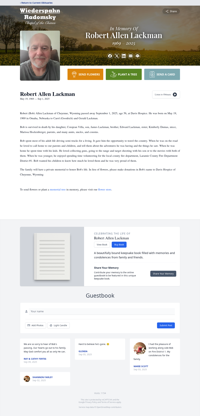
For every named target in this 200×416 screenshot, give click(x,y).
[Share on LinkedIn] (124, 56)
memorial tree (58, 189)
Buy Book (119, 244)
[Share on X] (117, 56)
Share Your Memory (163, 273)
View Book (102, 244)
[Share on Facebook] (110, 56)
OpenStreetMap (103, 407)
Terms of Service (108, 402)
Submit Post (166, 325)
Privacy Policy (91, 402)
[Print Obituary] (137, 56)
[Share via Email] (130, 56)
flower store (104, 189)
